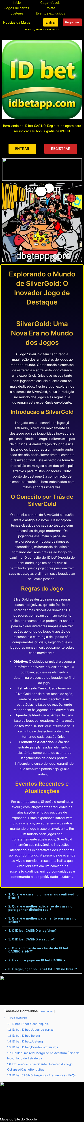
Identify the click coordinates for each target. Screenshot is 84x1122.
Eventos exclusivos (50, 13)
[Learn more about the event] (42, 169)
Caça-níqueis (50, 3)
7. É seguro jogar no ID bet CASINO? (36, 960)
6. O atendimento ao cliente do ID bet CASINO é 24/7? (38, 950)
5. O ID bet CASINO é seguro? (31, 939)
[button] (42, 896)
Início (17, 3)
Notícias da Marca (16, 22)
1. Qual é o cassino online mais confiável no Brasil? (43, 896)
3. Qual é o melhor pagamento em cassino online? (42, 920)
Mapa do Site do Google (18, 1119)
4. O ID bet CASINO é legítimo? (32, 931)
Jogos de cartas (16, 8)
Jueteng (17, 13)
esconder (47, 1011)
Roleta (50, 8)
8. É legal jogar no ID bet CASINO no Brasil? (42, 969)
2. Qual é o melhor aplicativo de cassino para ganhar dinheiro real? (40, 908)
